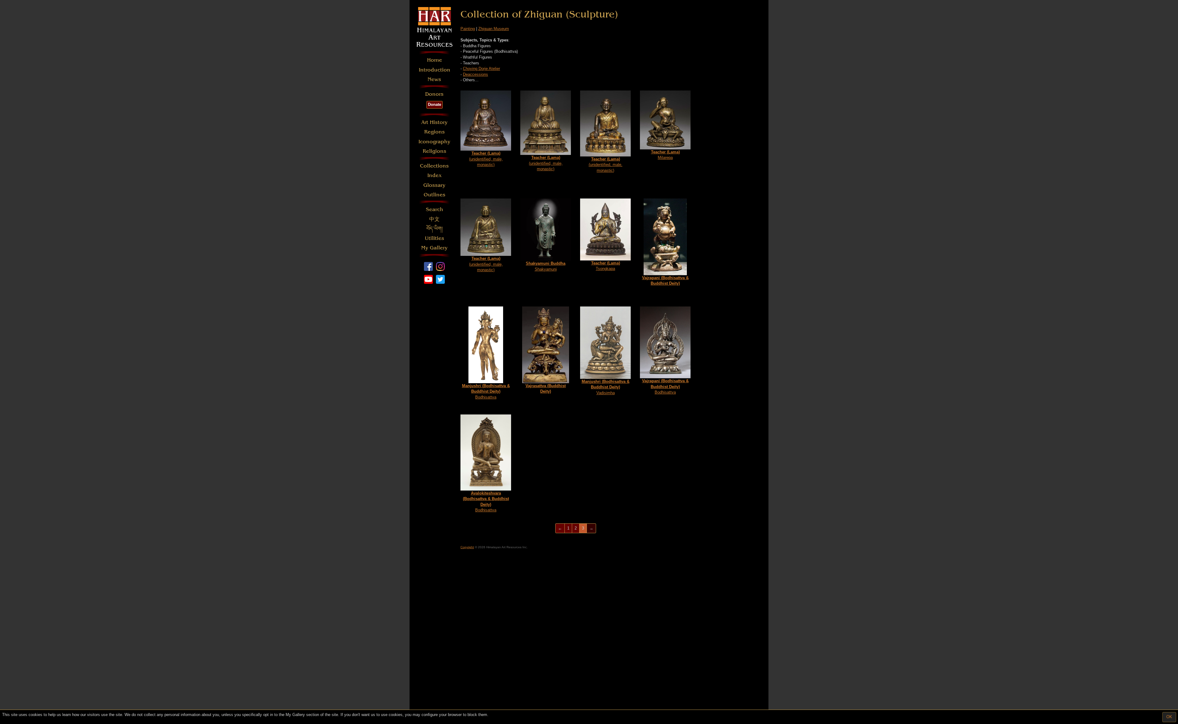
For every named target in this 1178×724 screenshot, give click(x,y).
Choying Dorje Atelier (481, 68)
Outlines (434, 195)
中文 (434, 219)
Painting (467, 28)
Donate (434, 104)
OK (1169, 716)
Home (434, 60)
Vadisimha (605, 387)
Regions (434, 132)
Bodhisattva (486, 391)
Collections (434, 166)
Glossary (434, 185)
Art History (434, 122)
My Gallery (434, 248)
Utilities (434, 238)
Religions (434, 151)
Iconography (434, 141)
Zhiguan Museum (493, 28)
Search (434, 209)
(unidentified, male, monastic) (486, 159)
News (434, 79)
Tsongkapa (605, 266)
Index (434, 175)
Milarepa (665, 155)
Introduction (434, 70)
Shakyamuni (545, 266)
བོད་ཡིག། (434, 229)
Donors (434, 94)
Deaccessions (475, 74)
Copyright (467, 547)
